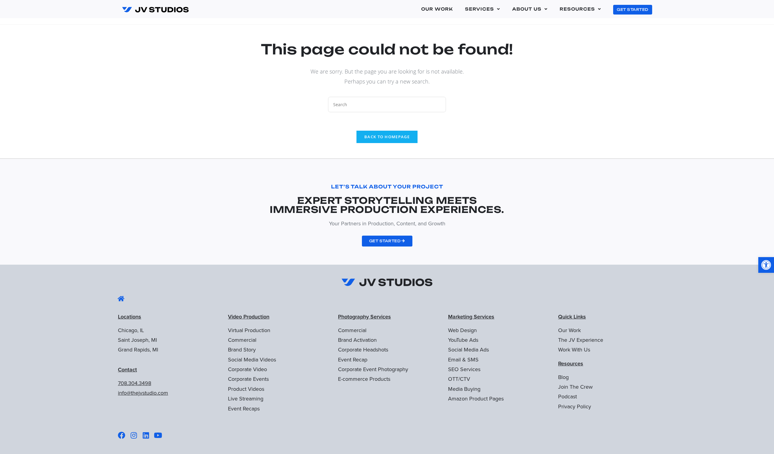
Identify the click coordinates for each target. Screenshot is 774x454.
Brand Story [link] (242, 350)
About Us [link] (526, 8)
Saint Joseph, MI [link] (137, 340)
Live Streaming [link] (245, 399)
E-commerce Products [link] (364, 379)
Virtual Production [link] (249, 330)
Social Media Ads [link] (468, 350)
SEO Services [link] (464, 369)
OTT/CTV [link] (459, 379)
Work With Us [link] (574, 350)
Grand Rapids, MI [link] (138, 350)
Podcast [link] (567, 396)
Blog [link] (563, 377)
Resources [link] (577, 8)
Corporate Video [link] (247, 369)
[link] (766, 265)
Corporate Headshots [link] (363, 350)
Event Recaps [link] (244, 409)
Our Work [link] (437, 8)
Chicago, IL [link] (131, 330)
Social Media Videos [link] (252, 360)
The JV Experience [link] (580, 340)
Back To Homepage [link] (387, 136)
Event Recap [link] (352, 360)
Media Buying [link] (464, 389)
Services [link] (479, 8)
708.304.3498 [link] (134, 383)
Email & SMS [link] (463, 360)
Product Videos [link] (246, 389)
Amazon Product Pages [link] (476, 399)
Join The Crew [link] (575, 387)
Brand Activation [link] (357, 340)
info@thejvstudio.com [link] (143, 393)
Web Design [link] (462, 330)
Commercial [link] (242, 340)
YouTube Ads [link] (463, 340)
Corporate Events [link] (248, 379)
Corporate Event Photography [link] (373, 369)
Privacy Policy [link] (574, 406)
